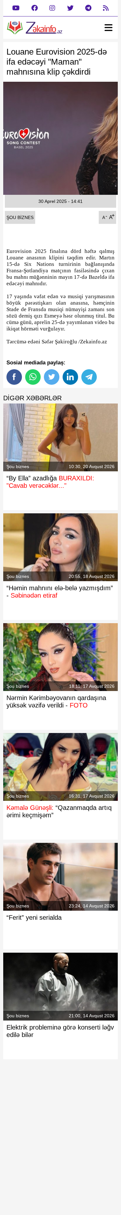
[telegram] (88, 8)
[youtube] (16, 8)
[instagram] (52, 8)
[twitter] (70, 8)
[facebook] (34, 8)
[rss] (106, 8)
